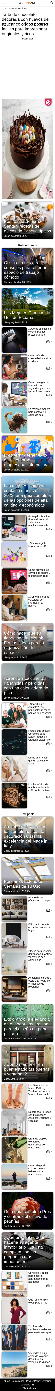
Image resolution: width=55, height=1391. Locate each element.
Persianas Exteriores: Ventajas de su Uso (24, 884)
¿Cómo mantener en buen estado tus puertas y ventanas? (27, 1069)
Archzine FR (27, 1384)
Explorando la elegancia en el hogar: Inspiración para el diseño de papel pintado (27, 1026)
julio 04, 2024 (20, 322)
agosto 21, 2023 (21, 469)
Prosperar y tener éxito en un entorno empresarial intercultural (27, 460)
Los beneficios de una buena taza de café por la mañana (39, 787)
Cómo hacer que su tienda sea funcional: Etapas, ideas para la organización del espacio (24, 643)
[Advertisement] (27, 68)
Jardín (7, 1226)
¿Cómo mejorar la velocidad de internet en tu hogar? (38, 601)
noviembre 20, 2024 (20, 891)
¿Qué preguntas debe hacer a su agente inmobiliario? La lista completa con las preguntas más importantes (24, 1249)
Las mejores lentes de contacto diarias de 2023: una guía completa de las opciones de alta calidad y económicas (27, 495)
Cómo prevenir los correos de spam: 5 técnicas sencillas (39, 572)
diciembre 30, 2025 (20, 851)
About (7, 1381)
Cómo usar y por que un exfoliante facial (38, 760)
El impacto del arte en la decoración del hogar (39, 927)
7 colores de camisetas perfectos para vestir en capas (39, 1329)
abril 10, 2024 (17, 1079)
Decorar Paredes (12, 1038)
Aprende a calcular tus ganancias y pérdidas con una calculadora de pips (26, 685)
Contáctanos (18, 1381)
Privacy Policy (33, 1381)
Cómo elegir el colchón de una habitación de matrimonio (37, 1170)
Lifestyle (11, 8)
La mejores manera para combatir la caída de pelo (39, 412)
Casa (6, 282)
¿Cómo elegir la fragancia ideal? (37, 545)
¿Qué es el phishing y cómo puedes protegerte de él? (39, 331)
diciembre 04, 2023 (20, 1266)
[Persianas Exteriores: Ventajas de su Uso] (27, 875)
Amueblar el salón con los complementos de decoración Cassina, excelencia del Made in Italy (26, 836)
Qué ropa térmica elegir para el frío (38, 1301)
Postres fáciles (21, 8)
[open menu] (3, 2)
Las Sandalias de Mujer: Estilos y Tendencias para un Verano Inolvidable (39, 1090)
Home (4, 8)
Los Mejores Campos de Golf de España (27, 315)
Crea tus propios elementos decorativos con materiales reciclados (37, 1144)
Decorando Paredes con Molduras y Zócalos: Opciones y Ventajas (39, 1116)
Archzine (46, 1381)
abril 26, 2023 (20, 657)
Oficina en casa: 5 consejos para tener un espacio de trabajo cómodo (25, 269)
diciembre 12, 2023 (20, 1226)
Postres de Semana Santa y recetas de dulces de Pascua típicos (27, 226)
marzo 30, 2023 (21, 698)
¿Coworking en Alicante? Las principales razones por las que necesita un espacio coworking (39, 711)
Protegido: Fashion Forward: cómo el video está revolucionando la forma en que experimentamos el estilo (39, 525)
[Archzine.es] (27, 3)
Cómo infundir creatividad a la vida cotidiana (39, 358)
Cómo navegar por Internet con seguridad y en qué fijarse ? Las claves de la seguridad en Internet (39, 390)
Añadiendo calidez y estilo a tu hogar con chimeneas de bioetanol (39, 982)
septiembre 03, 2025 (20, 282)
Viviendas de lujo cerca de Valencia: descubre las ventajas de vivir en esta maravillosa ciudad (39, 1360)
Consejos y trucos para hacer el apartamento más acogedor (38, 1277)
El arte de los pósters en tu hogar (39, 899)
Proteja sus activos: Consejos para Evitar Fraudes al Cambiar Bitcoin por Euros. (39, 736)
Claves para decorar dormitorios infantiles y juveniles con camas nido (40, 955)
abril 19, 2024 (29, 1038)
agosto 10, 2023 (21, 510)
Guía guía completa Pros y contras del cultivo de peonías (27, 1216)
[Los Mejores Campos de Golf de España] (27, 306)
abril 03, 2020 (20, 236)
